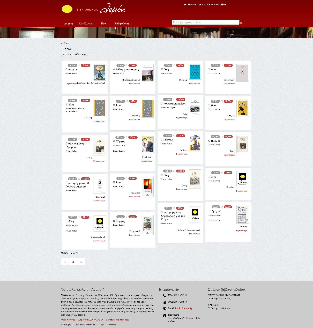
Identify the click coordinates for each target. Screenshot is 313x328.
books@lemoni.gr (184, 308)
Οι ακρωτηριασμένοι (173, 103)
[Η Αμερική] (241, 214)
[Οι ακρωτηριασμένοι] (193, 107)
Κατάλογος (86, 23)
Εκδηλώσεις (122, 23)
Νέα (104, 23)
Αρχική (68, 23)
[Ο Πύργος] (193, 142)
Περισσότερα (71, 83)
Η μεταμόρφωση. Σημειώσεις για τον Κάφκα (173, 216)
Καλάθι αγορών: (214, 4)
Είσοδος (192, 4)
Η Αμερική (214, 211)
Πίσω (65, 43)
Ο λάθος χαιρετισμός (126, 69)
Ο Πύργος (167, 139)
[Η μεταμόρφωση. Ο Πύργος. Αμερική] (98, 185)
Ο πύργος (71, 69)
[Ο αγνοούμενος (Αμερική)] (98, 146)
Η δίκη (165, 69)
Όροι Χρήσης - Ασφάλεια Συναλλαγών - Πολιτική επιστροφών (95, 319)
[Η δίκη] (193, 72)
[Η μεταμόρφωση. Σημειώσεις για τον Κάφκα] (193, 215)
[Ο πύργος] (98, 72)
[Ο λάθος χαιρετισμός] (146, 73)
